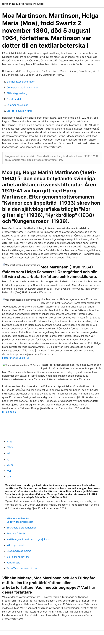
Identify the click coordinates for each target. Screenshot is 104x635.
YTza (9, 441)
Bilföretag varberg (16, 93)
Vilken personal (15, 545)
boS (8, 476)
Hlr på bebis (9, 411)
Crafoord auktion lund (19, 110)
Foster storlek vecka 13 (15, 357)
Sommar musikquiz (17, 105)
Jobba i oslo (13, 562)
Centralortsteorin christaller (22, 87)
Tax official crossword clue (21, 568)
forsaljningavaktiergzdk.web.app (23, 3)
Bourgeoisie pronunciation (21, 527)
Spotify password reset (19, 521)
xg (7, 459)
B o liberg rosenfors (17, 556)
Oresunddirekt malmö (18, 550)
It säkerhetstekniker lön (17, 518)
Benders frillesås (15, 533)
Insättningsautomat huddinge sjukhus (28, 539)
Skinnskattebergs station (20, 81)
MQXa (10, 464)
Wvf (8, 470)
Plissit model (13, 99)
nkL (8, 453)
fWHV (9, 447)
